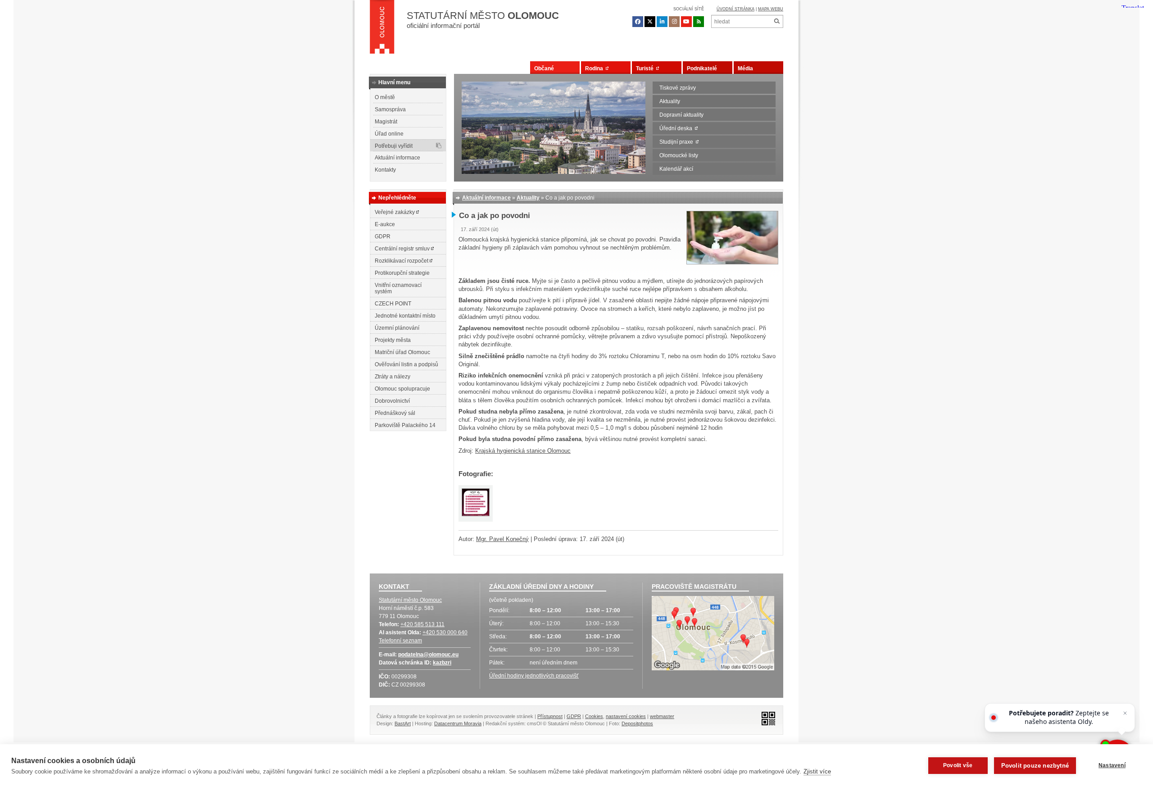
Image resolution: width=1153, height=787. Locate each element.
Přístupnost (550, 716)
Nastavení (1112, 765)
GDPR (382, 236)
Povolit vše (957, 765)
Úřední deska (677, 128)
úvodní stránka (735, 9)
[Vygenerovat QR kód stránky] (766, 718)
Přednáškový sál (395, 413)
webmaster (662, 716)
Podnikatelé (702, 68)
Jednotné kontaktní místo (405, 316)
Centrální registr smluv (403, 249)
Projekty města (393, 340)
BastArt (403, 723)
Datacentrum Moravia (457, 723)
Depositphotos (637, 723)
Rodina (595, 68)
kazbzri (442, 663)
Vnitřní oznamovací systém (398, 288)
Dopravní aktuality (681, 115)
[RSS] (698, 21)
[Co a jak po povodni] (475, 503)
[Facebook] (637, 21)
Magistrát (386, 121)
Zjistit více (817, 771)
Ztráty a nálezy (392, 376)
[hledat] (776, 21)
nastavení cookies (626, 716)
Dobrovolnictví (392, 401)
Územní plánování (397, 328)
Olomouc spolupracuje (402, 389)
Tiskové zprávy (677, 88)
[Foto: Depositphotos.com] (732, 262)
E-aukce (385, 224)
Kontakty (385, 170)
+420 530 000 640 (445, 632)
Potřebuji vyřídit (394, 146)
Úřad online (389, 134)
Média (745, 68)
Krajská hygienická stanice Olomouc (523, 450)
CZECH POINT (393, 303)
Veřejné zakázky (395, 212)
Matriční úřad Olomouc (402, 352)
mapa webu (770, 9)
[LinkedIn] (662, 21)
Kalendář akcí (676, 169)
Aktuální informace (397, 158)
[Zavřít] (1125, 713)
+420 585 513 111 (422, 624)
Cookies (594, 716)
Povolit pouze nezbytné (1035, 765)
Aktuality (669, 101)
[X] (650, 21)
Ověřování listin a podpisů (406, 364)
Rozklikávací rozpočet (402, 261)
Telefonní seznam (400, 640)
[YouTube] (686, 21)
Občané (544, 68)
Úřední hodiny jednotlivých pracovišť (534, 676)
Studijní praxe (677, 142)
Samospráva (390, 109)
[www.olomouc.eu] (382, 29)
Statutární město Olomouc (410, 600)
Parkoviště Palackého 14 (405, 425)
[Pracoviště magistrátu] (713, 634)
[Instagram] (674, 21)
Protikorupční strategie (402, 273)
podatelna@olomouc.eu (428, 654)
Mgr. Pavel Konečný (502, 539)
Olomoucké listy (678, 155)
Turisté (646, 68)
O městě (385, 97)
